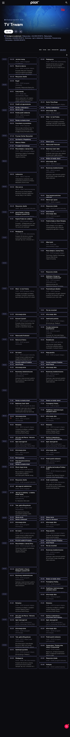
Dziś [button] (40, 49)
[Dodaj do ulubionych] (16, 31)
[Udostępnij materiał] (21, 31)
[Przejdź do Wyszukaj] (66, 3)
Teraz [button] (44, 49)
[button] (67, 54)
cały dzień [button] (63, 49)
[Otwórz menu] (3, 2)
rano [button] (49, 49)
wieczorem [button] (55, 49)
